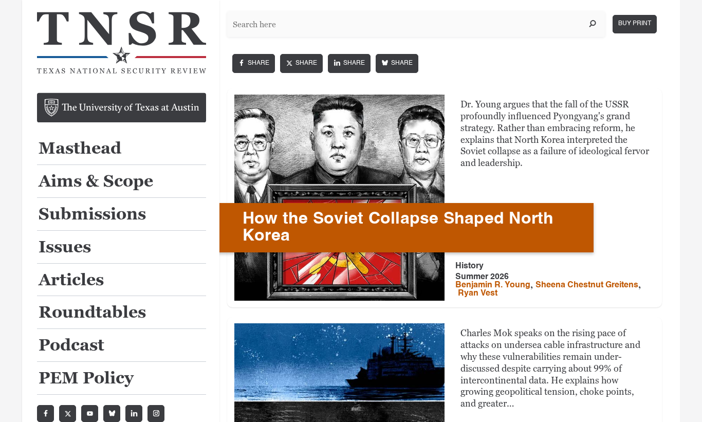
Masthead (80, 149)
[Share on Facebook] (253, 63)
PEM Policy (86, 379)
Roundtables (92, 313)
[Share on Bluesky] (397, 63)
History (469, 266)
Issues (65, 247)
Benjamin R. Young (492, 285)
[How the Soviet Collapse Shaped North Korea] (339, 198)
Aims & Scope (96, 182)
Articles (71, 280)
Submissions (92, 215)
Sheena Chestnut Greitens (586, 285)
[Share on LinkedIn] (349, 63)
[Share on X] (301, 63)
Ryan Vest (477, 293)
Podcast (71, 346)
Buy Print (634, 24)
